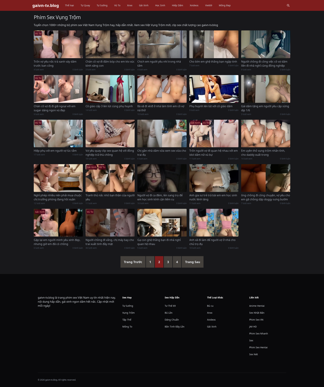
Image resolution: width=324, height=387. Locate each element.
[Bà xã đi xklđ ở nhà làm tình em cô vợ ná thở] (161, 89)
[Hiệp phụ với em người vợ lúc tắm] (58, 133)
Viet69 (208, 5)
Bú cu (210, 305)
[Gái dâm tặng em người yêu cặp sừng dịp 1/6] (265, 89)
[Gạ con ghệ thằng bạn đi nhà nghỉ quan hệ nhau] (161, 223)
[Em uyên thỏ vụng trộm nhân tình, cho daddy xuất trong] (265, 133)
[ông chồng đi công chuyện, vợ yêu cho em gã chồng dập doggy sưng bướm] (265, 178)
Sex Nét (253, 354)
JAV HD (253, 326)
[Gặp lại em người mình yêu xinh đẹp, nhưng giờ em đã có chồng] (58, 223)
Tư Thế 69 (170, 305)
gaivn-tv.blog (45, 5)
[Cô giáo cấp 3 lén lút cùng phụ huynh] (110, 89)
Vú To (117, 5)
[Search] (288, 5)
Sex (251, 340)
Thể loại (69, 5)
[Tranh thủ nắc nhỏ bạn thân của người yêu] (110, 178)
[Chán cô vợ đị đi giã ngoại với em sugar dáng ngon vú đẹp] (58, 89)
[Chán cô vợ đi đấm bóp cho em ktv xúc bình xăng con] (110, 44)
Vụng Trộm (128, 312)
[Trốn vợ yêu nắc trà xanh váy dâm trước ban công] (58, 44)
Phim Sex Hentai (258, 347)
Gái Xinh (143, 5)
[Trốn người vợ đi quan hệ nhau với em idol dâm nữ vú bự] (213, 133)
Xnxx (129, 5)
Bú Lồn (168, 312)
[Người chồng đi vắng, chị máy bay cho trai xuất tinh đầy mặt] (110, 223)
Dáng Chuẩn (172, 319)
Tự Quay (85, 5)
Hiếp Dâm (177, 5)
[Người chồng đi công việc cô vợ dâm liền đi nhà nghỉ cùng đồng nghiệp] (265, 44)
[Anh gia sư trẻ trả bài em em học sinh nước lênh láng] (213, 178)
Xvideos (194, 5)
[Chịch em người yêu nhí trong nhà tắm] (161, 44)
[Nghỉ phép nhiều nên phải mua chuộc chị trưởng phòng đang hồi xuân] (58, 178)
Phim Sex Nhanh (258, 333)
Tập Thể (126, 319)
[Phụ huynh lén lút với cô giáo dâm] (213, 89)
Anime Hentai (257, 305)
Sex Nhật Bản (256, 312)
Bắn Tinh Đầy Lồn (174, 326)
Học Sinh (160, 5)
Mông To (127, 326)
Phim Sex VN (256, 319)
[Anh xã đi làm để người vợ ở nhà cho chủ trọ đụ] (213, 223)
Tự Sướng (102, 5)
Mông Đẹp (225, 5)
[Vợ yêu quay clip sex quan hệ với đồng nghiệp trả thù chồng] (110, 133)
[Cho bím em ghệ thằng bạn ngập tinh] (213, 44)
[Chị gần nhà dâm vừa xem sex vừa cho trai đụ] (161, 133)
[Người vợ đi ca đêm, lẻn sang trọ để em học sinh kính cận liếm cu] (161, 178)
